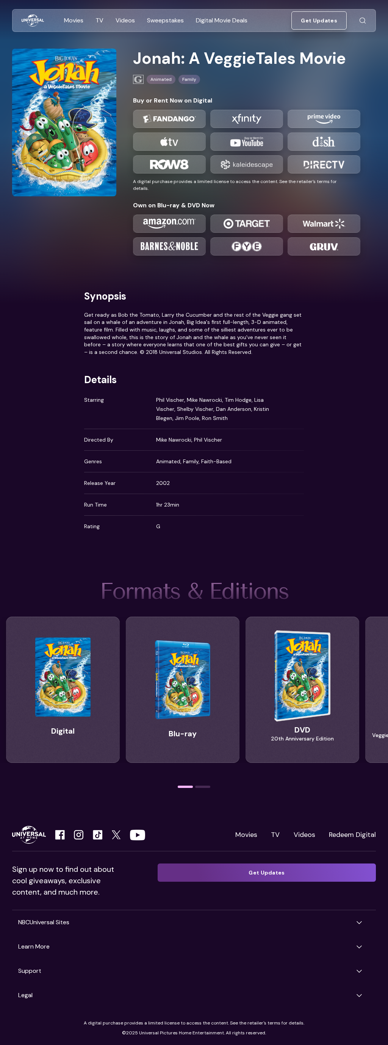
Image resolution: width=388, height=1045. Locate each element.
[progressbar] (185, 787)
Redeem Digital (352, 834)
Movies (246, 834)
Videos (304, 834)
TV (275, 834)
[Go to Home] (33, 20)
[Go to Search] (362, 21)
